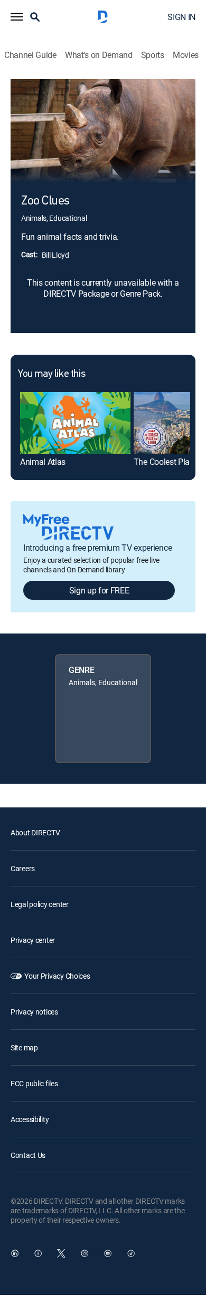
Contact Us (28, 1155)
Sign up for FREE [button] (99, 590)
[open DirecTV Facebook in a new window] (38, 1253)
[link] (75, 423)
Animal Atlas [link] (42, 461)
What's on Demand (99, 55)
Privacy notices (34, 1012)
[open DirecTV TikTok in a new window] (131, 1253)
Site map (24, 1047)
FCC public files (34, 1083)
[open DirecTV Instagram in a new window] (84, 1253)
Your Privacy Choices (57, 976)
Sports (152, 55)
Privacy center (33, 940)
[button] (17, 17)
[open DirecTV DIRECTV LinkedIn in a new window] (15, 1253)
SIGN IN (181, 17)
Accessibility (30, 1119)
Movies (186, 55)
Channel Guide (30, 55)
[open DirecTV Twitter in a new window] (61, 1253)
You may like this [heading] (51, 374)
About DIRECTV (35, 832)
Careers (23, 868)
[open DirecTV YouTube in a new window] (108, 1253)
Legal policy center (40, 904)
